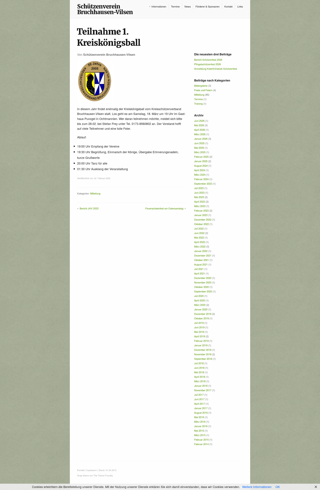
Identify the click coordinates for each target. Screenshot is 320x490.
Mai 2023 (199, 197)
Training (198, 103)
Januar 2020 (201, 309)
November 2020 (202, 282)
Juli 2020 (199, 296)
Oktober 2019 (201, 318)
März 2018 (200, 381)
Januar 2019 (201, 345)
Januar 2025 (201, 161)
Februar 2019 (201, 340)
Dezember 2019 (202, 314)
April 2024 (199, 170)
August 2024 (201, 165)
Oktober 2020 (201, 287)
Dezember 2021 (202, 255)
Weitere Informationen (257, 487)
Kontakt (228, 6)
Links (240, 6)
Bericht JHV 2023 (89, 208)
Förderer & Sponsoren (208, 6)
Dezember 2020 (202, 278)
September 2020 (203, 291)
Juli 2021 (199, 269)
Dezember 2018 (202, 349)
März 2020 (200, 305)
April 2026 (199, 129)
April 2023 (199, 201)
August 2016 (201, 412)
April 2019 (199, 336)
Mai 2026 (199, 125)
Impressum (91, 470)
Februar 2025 (201, 156)
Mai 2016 (199, 417)
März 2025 (200, 152)
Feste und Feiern (203, 90)
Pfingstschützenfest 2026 (207, 64)
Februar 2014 (201, 444)
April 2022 (199, 242)
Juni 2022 (199, 233)
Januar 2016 (201, 426)
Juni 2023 (199, 192)
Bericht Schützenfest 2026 (208, 59)
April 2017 (199, 403)
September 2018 (203, 358)
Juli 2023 (199, 188)
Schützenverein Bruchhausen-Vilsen (105, 9)
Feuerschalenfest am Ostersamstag (164, 208)
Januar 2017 (201, 408)
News (187, 6)
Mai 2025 (199, 147)
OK (278, 487)
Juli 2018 (199, 363)
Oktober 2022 (201, 224)
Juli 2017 (199, 394)
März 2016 (200, 421)
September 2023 (203, 183)
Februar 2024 (201, 179)
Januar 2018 (201, 385)
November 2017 (202, 390)
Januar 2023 (201, 215)
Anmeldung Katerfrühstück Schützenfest (215, 68)
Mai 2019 (199, 331)
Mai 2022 (199, 237)
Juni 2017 (199, 399)
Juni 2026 (199, 120)
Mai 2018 (199, 372)
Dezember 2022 (202, 219)
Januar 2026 (201, 138)
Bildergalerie (201, 85)
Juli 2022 (199, 228)
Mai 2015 (199, 430)
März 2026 (200, 134)
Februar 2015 (201, 439)
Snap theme (83, 475)
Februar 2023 (201, 210)
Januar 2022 (201, 251)
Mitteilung (95, 193)
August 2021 (201, 264)
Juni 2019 (199, 327)
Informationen (159, 6)
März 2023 (200, 206)
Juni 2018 (199, 367)
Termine (175, 6)
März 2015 (200, 435)
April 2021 (199, 273)
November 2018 (202, 354)
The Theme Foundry (103, 475)
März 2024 (200, 174)
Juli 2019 (199, 323)
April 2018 (199, 376)
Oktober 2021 (201, 260)
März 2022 (200, 246)
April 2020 (199, 300)
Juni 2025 (199, 143)
